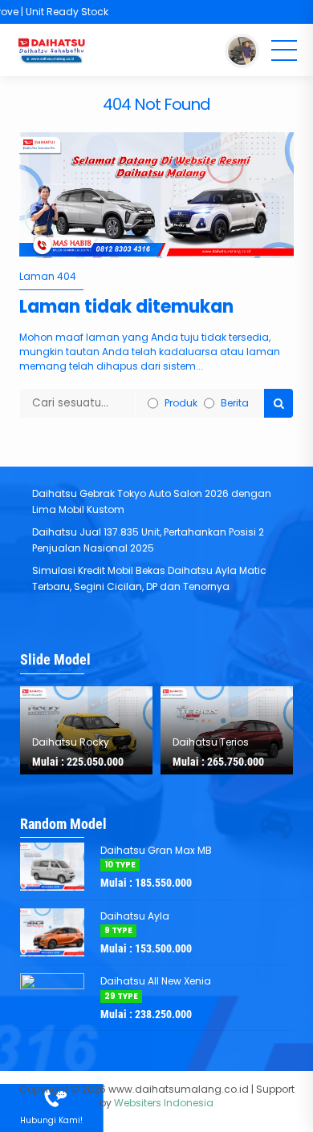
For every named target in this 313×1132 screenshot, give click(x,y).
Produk (181, 403)
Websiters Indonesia (163, 1103)
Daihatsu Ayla (134, 916)
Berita (235, 403)
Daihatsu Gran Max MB (156, 850)
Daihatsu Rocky (70, 742)
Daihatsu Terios (211, 742)
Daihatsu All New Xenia (155, 981)
